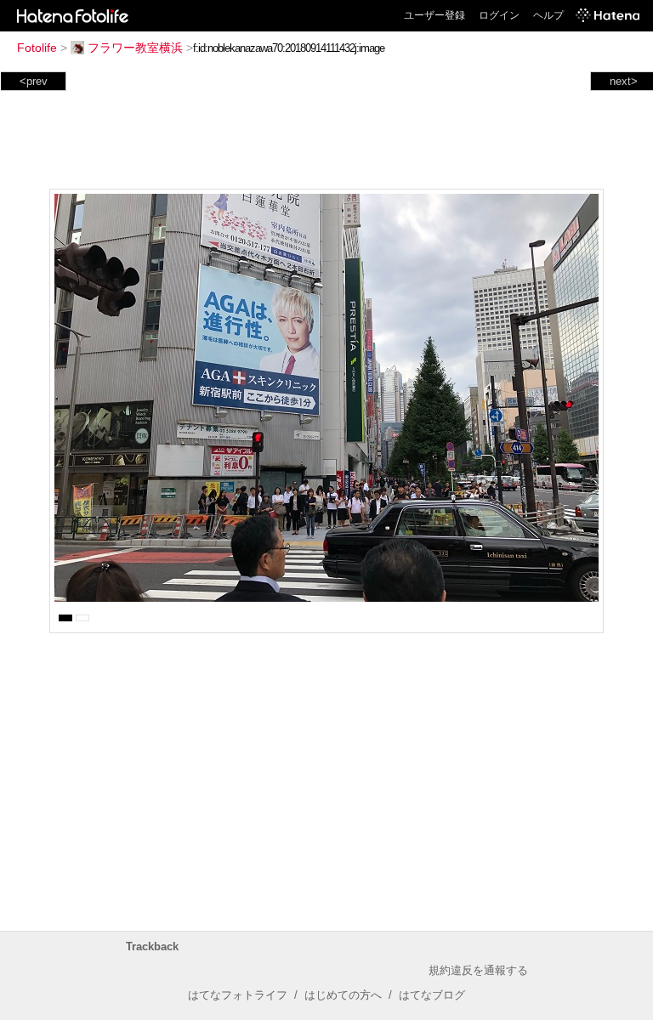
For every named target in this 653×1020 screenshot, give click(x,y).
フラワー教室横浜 (135, 47)
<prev (34, 81)
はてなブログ (432, 995)
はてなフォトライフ (237, 995)
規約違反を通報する (478, 970)
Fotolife (37, 47)
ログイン (499, 15)
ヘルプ (548, 15)
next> (624, 81)
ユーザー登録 (434, 15)
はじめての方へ (343, 995)
